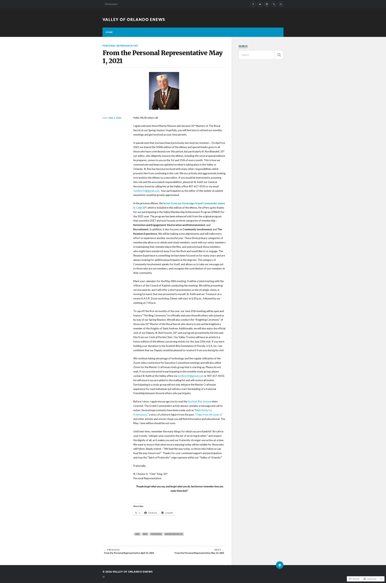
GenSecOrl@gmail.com (146, 190)
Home (109, 32)
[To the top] (279, 565)
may (145, 534)
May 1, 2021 (115, 117)
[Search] (280, 4)
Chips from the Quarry (208, 414)
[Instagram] (267, 4)
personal (156, 534)
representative (174, 534)
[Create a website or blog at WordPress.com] (104, 577)
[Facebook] (253, 4)
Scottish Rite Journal (199, 401)
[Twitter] (260, 4)
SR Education (111, 4)
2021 (137, 534)
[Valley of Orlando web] (274, 4)
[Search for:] (261, 54)
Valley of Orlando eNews (134, 19)
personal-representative (120, 45)
